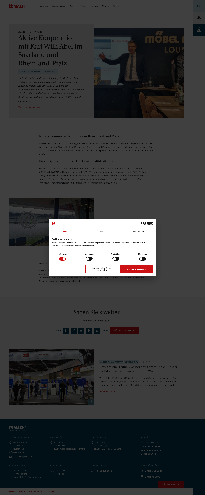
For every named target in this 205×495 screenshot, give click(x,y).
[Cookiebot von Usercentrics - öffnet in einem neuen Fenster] (143, 223)
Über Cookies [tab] (138, 231)
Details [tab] (102, 231)
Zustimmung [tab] (67, 231)
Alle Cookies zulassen (136, 269)
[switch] (89, 259)
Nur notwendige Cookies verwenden (102, 269)
